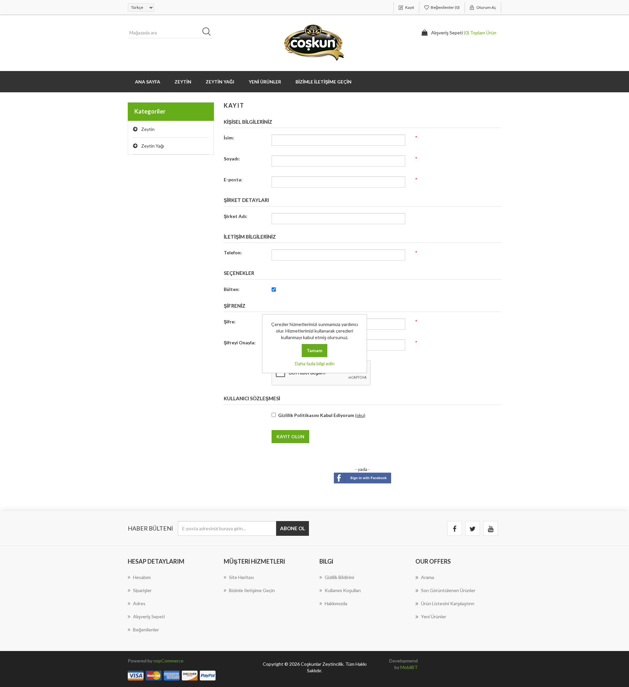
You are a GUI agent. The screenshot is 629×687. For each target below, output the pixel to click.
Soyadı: (232, 158)
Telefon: (233, 252)
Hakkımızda (336, 603)
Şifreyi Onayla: (240, 342)
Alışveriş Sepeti (149, 616)
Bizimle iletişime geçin (323, 81)
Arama (427, 577)
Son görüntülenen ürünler (448, 590)
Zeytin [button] (183, 81)
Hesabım (142, 577)
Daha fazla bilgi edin (314, 363)
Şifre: (230, 321)
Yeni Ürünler (265, 81)
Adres (139, 603)
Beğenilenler (146, 629)
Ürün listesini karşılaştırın (447, 603)
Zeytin (148, 129)
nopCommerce (168, 660)
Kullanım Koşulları (343, 590)
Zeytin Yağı (220, 81)
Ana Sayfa (147, 81)
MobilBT (409, 667)
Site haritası (241, 577)
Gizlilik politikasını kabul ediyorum (316, 415)
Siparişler (142, 590)
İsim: (229, 137)
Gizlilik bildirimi (339, 577)
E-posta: (233, 179)
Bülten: (231, 289)
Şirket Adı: (235, 216)
